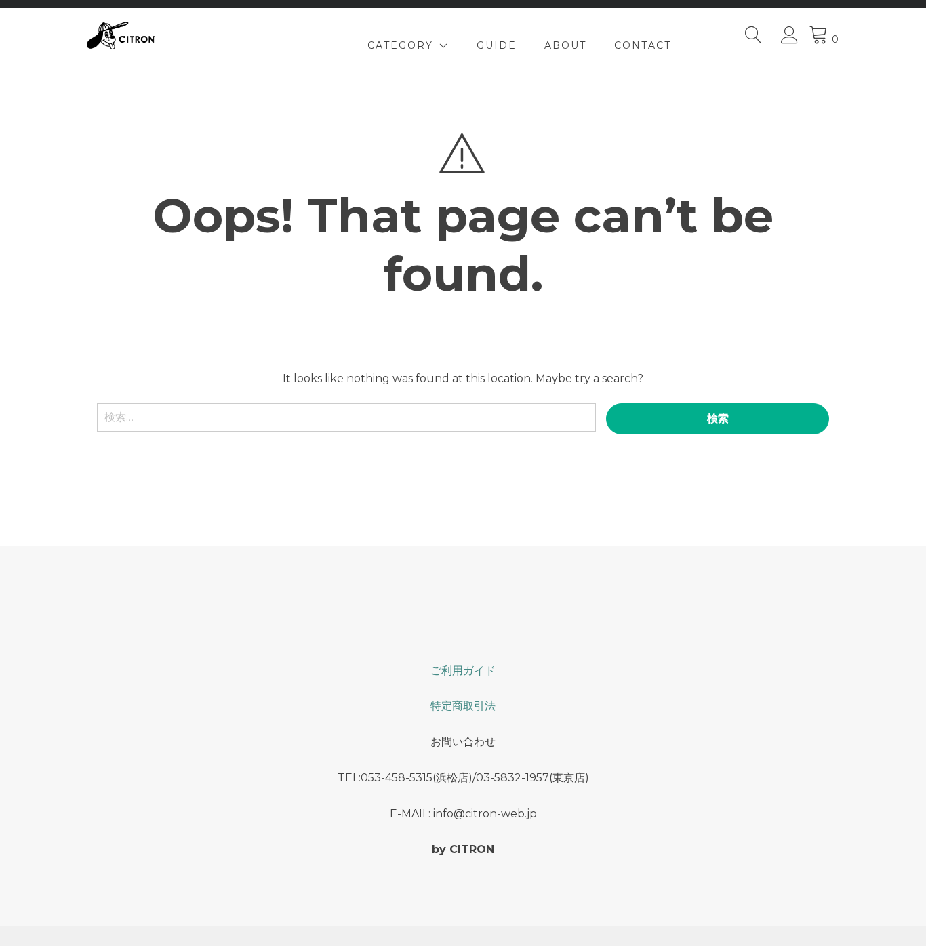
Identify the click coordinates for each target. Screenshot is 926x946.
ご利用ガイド (463, 670)
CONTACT (642, 45)
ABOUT (565, 45)
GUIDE (497, 45)
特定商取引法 (463, 705)
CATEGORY (400, 45)
